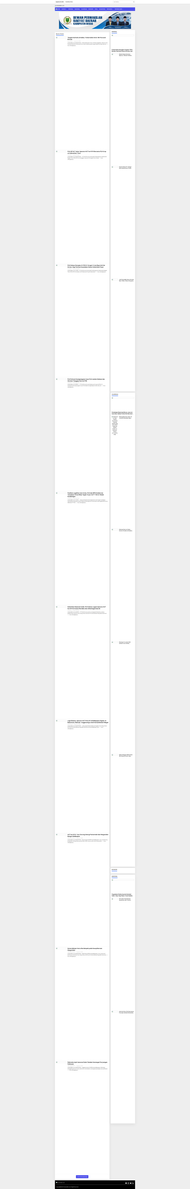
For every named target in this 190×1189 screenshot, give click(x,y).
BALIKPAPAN (70, 41)
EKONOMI (69, 154)
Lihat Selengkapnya (82, 1176)
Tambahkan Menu (69, 1)
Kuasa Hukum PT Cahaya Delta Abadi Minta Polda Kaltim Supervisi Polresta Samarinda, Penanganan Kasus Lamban (125, 167)
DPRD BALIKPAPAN (71, 838)
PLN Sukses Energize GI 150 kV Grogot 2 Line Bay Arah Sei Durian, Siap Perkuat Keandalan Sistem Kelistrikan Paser (86, 266)
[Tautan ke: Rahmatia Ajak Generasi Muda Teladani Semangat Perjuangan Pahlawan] (61, 1117)
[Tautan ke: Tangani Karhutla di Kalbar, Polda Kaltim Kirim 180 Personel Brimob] (61, 92)
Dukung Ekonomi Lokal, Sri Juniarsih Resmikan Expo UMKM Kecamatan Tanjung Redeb (125, 417)
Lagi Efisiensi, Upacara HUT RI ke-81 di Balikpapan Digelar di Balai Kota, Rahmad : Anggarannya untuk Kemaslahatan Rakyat (88, 721)
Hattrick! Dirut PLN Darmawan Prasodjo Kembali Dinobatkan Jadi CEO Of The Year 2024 (126, 1012)
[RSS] (133, 1183)
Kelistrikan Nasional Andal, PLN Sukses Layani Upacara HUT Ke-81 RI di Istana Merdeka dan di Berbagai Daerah (87, 607)
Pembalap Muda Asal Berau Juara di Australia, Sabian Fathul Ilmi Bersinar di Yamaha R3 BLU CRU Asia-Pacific (123, 413)
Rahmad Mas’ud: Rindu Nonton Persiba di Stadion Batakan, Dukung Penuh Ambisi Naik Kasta (125, 530)
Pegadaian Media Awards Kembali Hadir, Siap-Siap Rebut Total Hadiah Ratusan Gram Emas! (122, 895)
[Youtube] (131, 1183)
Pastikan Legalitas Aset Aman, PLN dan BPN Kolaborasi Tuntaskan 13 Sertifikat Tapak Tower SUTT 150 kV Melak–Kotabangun (86, 494)
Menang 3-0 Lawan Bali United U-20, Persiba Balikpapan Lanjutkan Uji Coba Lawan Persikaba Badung (125, 642)
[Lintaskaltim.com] (59, 5)
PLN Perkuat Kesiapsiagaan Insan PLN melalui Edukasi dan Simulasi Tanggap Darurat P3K (86, 380)
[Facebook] (126, 1183)
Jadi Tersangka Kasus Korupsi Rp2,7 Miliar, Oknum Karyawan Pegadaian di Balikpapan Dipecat (126, 280)
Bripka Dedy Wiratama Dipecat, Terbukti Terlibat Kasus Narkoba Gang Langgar (125, 55)
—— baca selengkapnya (101, 271)
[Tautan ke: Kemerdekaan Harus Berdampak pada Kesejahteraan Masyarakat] (61, 1003)
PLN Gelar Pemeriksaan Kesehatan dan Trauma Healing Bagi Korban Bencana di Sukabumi (126, 899)
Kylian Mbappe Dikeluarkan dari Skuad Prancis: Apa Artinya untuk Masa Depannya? (125, 755)
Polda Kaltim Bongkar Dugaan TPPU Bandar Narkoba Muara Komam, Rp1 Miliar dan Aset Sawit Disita (122, 50)
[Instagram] (128, 1183)
